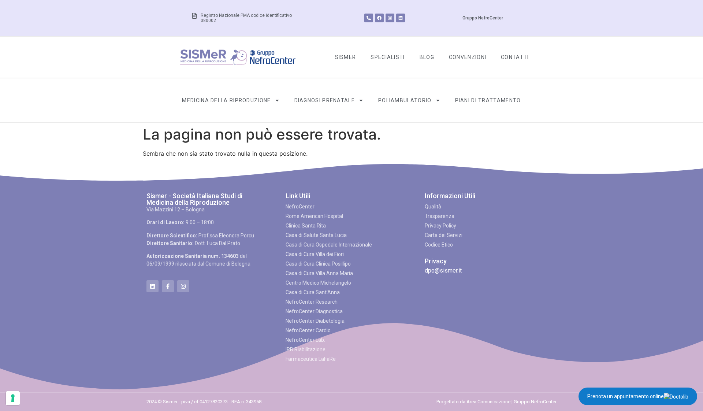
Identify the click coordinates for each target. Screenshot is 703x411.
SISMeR (345, 57)
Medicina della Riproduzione (226, 100)
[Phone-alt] (368, 18)
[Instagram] (390, 18)
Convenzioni (467, 57)
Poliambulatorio (405, 100)
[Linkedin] (400, 18)
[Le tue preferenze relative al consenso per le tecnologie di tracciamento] (13, 398)
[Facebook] (379, 18)
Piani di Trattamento (488, 100)
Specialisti (388, 57)
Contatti (515, 57)
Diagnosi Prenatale (324, 100)
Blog (427, 57)
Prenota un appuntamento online (625, 396)
